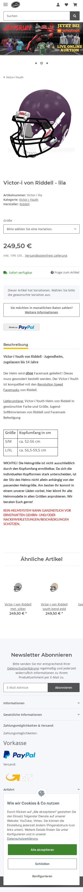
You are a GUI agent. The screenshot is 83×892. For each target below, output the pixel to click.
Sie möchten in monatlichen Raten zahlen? (42, 310)
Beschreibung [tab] (15, 345)
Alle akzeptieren (42, 849)
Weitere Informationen (41, 312)
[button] (58, 4)
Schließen (42, 864)
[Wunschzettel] (66, 4)
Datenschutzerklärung (23, 668)
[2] (21, 327)
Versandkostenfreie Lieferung (46, 255)
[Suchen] (75, 15)
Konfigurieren (42, 876)
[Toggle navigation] (5, 2)
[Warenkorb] (75, 4)
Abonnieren (63, 687)
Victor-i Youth (28, 200)
